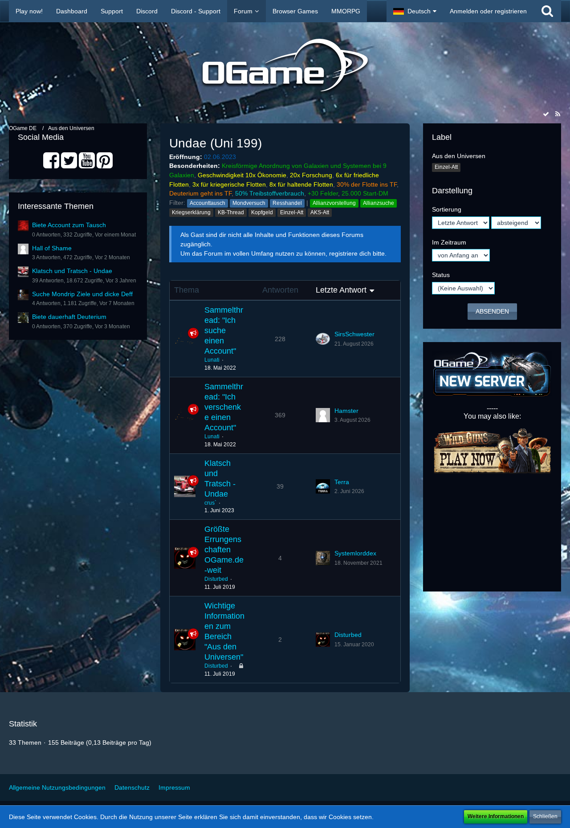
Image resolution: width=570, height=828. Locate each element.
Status (441, 274)
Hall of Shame (52, 248)
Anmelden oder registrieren (488, 11)
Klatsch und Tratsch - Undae (72, 270)
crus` (210, 503)
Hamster (346, 410)
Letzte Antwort (341, 290)
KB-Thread (231, 212)
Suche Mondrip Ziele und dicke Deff (82, 294)
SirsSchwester (354, 334)
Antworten (280, 290)
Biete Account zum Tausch (69, 224)
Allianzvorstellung (334, 203)
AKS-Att (319, 212)
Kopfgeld (262, 212)
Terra (341, 481)
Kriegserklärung (191, 212)
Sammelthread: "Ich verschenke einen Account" (223, 407)
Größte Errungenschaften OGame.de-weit (224, 550)
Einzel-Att (291, 212)
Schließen (545, 816)
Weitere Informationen (496, 816)
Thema (186, 290)
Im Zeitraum (449, 242)
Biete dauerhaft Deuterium (69, 316)
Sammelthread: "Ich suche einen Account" (223, 330)
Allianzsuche (378, 203)
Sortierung (446, 209)
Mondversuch (248, 203)
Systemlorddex (355, 553)
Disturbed (216, 579)
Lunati (212, 360)
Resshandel (287, 203)
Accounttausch (207, 203)
